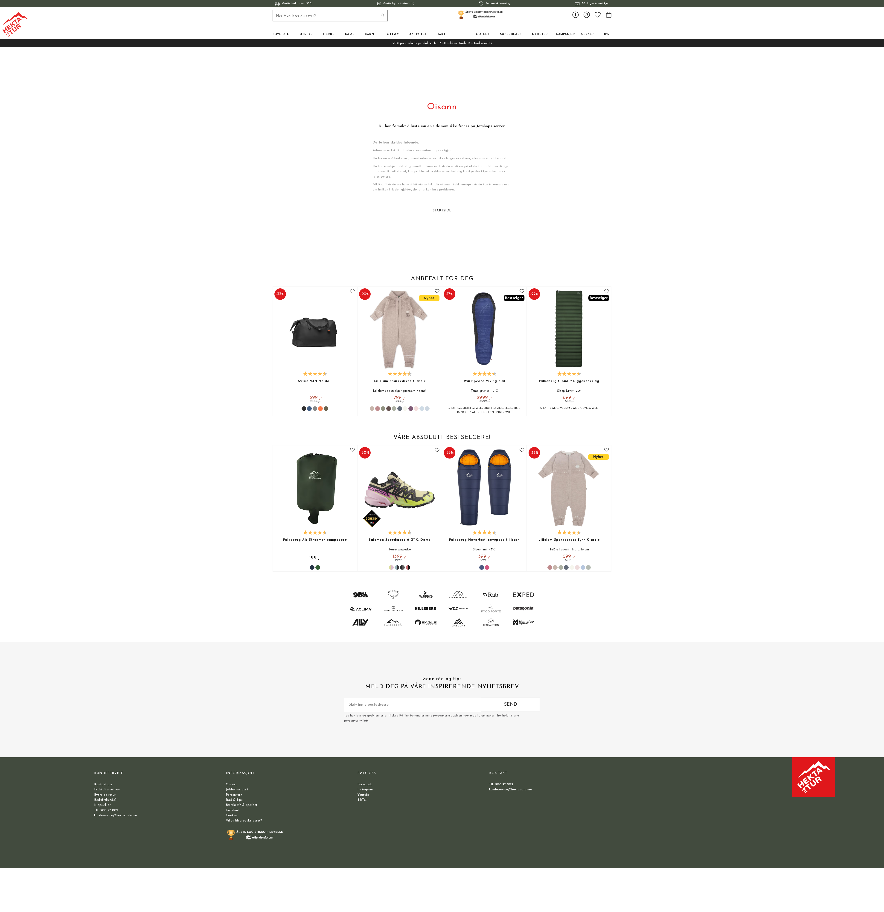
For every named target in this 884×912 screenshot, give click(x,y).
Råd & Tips (234, 800)
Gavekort (233, 810)
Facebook (365, 784)
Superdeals (510, 34)
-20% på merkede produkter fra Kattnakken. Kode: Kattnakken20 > (442, 43)
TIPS (605, 34)
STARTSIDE (442, 210)
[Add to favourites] (352, 291)
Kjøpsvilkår (102, 805)
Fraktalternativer (107, 789)
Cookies (232, 815)
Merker (587, 34)
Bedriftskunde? (105, 800)
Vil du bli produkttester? (244, 820)
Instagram (365, 789)
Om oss (231, 784)
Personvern (234, 795)
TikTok (363, 800)
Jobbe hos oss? (237, 789)
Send (510, 704)
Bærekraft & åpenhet (241, 805)
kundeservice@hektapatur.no (115, 815)
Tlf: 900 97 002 (106, 810)
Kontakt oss (103, 784)
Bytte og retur (105, 795)
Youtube (364, 795)
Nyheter (540, 34)
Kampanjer (565, 34)
